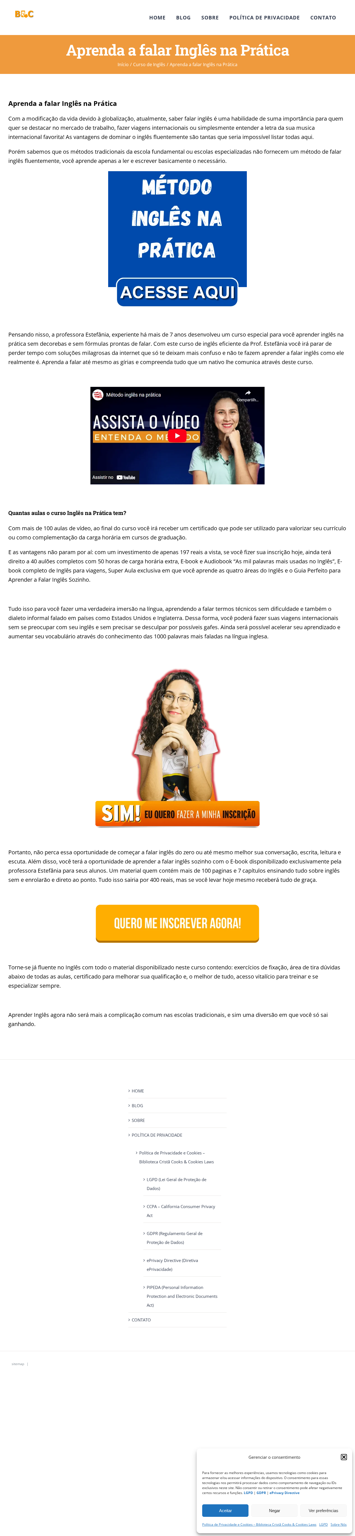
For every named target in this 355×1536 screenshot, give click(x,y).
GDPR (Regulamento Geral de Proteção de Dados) (174, 1238)
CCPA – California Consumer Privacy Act (181, 1211)
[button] (344, 1457)
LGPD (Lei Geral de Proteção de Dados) (176, 1184)
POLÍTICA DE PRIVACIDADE (157, 1135)
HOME (138, 1091)
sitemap (17, 1363)
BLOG (137, 1105)
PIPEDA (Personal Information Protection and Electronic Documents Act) (182, 1296)
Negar (274, 1510)
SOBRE (138, 1120)
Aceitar (225, 1510)
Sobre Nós (339, 1524)
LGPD (323, 1524)
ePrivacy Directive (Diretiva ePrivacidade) (172, 1265)
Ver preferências (323, 1510)
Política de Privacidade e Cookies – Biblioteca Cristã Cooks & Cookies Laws (259, 1524)
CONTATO (141, 1320)
